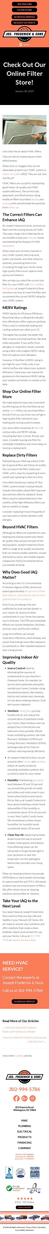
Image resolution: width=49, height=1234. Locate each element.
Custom (19, 1055)
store (12, 410)
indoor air (13, 207)
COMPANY (24, 1148)
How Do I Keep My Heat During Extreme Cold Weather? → (24, 1039)
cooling (6, 203)
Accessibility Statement (24, 1230)
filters (37, 427)
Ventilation (25, 710)
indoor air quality (12, 173)
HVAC (24, 1120)
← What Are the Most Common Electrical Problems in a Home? (19, 1029)
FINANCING (25, 1142)
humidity (39, 780)
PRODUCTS (24, 1137)
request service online (24, 939)
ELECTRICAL (24, 1131)
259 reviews (28, 1202)
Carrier (27, 761)
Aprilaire (40, 761)
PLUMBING (24, 1125)
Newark (32, 237)
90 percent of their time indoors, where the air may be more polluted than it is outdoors (24, 595)
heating (35, 199)
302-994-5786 (30, 990)
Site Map (41, 1227)
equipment (8, 245)
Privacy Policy (31, 1227)
